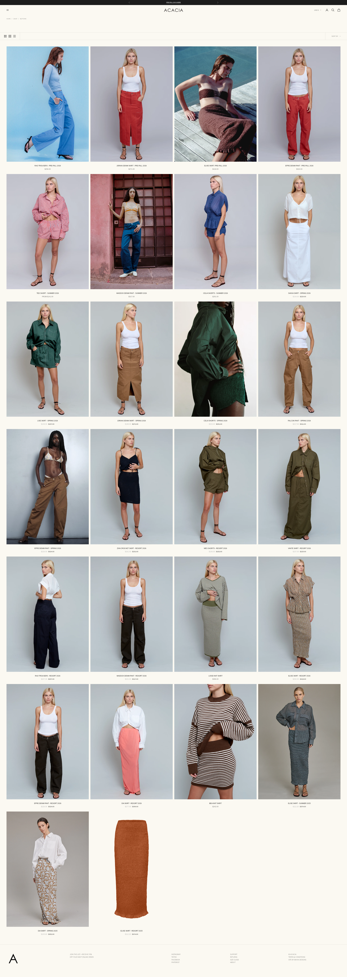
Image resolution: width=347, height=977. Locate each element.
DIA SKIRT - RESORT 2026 (132, 803)
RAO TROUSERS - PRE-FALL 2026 (48, 166)
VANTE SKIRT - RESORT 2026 (299, 548)
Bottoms (23, 19)
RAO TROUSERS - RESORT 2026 (47, 676)
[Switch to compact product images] (14, 36)
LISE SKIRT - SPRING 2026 (47, 421)
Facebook (175, 960)
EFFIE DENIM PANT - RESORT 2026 (47, 803)
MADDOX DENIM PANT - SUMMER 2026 (131, 293)
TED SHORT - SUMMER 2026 (48, 293)
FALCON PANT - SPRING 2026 (299, 421)
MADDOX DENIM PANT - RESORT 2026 (132, 676)
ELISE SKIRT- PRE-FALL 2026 (215, 166)
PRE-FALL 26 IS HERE (173, 2)
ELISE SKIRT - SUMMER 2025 (299, 803)
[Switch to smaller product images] (10, 36)
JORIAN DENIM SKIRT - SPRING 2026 (131, 421)
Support (233, 954)
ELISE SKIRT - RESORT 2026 (299, 676)
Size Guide (234, 960)
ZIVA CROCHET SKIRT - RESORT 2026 (131, 548)
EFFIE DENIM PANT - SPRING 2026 (47, 548)
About (232, 962)
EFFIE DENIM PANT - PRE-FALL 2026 (299, 166)
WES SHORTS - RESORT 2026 (215, 548)
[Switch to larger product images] (5, 36)
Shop (15, 19)
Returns (233, 957)
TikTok (174, 957)
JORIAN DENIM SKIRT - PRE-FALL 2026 (132, 166)
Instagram (175, 954)
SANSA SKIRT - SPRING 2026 (299, 293)
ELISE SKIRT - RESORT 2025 (132, 931)
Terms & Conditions (296, 957)
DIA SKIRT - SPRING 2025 (47, 931)
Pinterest (175, 962)
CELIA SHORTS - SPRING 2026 (215, 421)
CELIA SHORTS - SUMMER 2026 (215, 293)
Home (9, 19)
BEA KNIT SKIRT (215, 803)
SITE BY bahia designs (297, 960)
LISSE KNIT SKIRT (215, 676)
